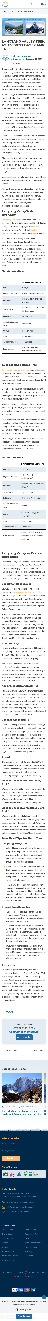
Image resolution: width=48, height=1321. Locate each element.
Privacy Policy (25, 1310)
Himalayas (8, 1012)
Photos (5, 1243)
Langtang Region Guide (25, 11)
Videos (5, 1247)
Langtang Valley (10, 565)
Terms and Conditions (34, 1243)
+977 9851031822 (22, 1028)
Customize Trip (31, 1234)
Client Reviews (8, 1238)
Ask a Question (24, 1037)
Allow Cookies (24, 1316)
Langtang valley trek (12, 220)
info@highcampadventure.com (20, 1207)
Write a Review (8, 1260)
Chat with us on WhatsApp (24, 1032)
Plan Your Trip (30, 1230)
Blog (11, 11)
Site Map (28, 1252)
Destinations (7, 1230)
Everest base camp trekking (15, 370)
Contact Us (30, 1256)
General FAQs (31, 1247)
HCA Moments (8, 1252)
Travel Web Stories (10, 1256)
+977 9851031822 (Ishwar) (18, 1212)
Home (4, 11)
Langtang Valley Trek (25, 592)
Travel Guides (7, 1234)
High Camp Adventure (21, 56)
